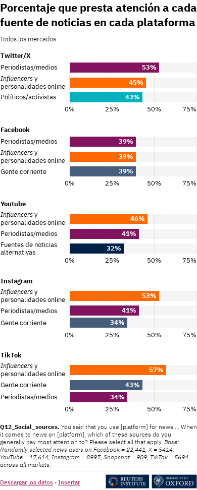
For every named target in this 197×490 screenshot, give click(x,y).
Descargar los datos (26, 482)
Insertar (69, 482)
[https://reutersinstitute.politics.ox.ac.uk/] (151, 486)
